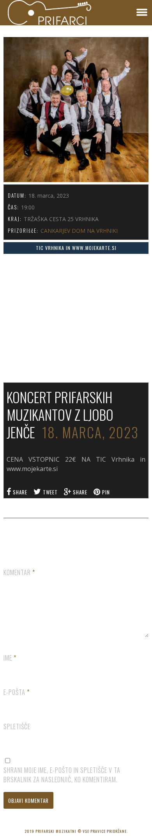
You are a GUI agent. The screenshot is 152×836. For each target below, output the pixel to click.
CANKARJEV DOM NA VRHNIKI (79, 230)
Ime (10, 657)
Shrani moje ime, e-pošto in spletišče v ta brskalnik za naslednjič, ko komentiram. (62, 774)
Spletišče (17, 726)
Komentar (19, 572)
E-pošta (17, 692)
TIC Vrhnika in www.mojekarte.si (76, 247)
